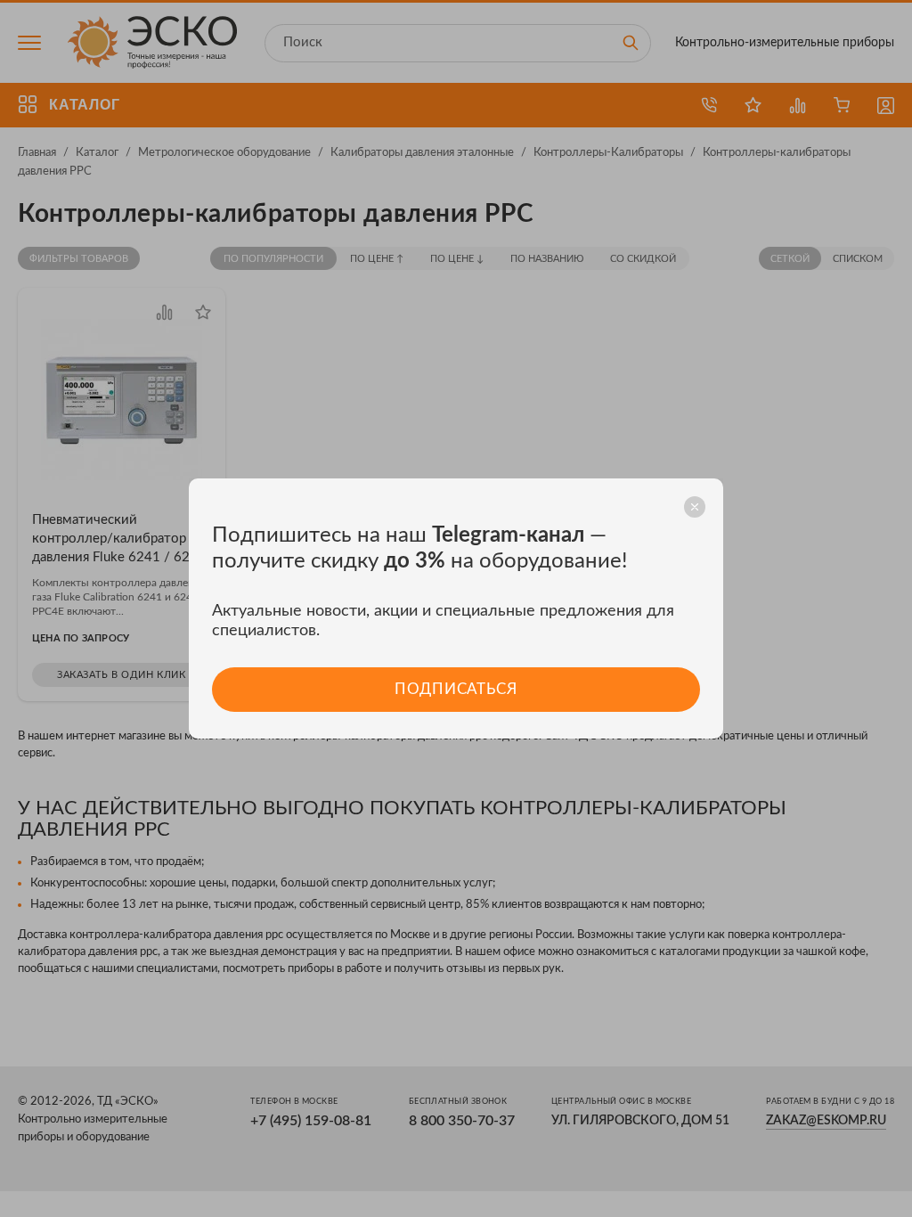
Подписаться (456, 689)
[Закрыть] (694, 507)
